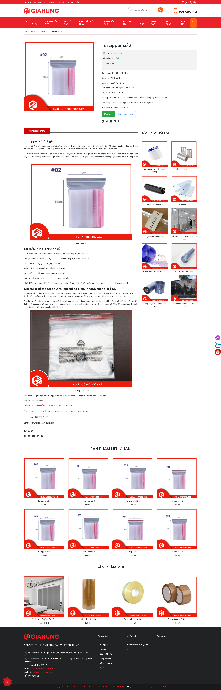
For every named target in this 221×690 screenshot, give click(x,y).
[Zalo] (218, 344)
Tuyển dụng (169, 23)
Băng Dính (104, 649)
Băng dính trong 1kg (132, 619)
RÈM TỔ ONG (67, 23)
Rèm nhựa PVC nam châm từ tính (184, 237)
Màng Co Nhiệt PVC (184, 169)
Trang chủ (28, 31)
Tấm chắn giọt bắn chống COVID (155, 170)
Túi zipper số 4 (176, 552)
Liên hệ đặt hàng (125, 114)
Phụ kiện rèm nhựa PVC (155, 236)
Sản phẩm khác (126, 23)
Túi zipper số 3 (88, 552)
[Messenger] (218, 337)
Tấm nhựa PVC (184, 204)
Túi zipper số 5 (44, 552)
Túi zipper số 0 (88, 501)
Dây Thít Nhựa (106, 654)
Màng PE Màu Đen (155, 204)
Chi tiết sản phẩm (37, 130)
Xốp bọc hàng (105, 668)
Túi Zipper (40, 31)
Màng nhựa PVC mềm (184, 271)
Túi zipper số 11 (133, 552)
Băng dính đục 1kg (88, 619)
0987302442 (188, 12)
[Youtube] (218, 352)
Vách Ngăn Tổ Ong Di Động (44, 619)
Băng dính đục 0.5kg (177, 619)
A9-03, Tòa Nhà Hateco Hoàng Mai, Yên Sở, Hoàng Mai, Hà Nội (59, 411)
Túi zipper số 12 (133, 501)
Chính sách (154, 23)
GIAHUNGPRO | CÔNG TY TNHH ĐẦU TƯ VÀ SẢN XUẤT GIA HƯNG (97, 687)
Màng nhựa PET (106, 658)
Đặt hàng (108, 114)
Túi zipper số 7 (44, 501)
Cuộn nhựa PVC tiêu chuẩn (154, 271)
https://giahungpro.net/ (43, 672)
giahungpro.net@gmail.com (42, 668)
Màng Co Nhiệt (106, 663)
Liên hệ (183, 23)
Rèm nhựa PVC (109, 23)
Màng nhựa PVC (51, 23)
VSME (164, 687)
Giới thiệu (34, 23)
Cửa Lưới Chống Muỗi (87, 23)
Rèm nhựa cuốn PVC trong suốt (184, 305)
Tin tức (142, 23)
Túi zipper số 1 (176, 501)
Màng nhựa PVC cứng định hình (154, 305)
